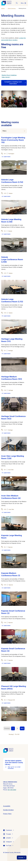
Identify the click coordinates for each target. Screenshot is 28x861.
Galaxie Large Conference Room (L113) (12, 300)
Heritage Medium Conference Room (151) (11, 378)
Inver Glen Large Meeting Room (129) (12, 457)
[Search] (16, 3)
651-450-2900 (12, 790)
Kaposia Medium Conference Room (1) (10, 574)
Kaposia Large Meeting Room (11, 536)
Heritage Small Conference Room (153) (13, 417)
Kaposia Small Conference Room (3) (13, 649)
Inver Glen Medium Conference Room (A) (11, 497)
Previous (7, 728)
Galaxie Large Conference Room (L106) (12, 259)
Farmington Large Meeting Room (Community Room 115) (13, 140)
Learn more (7, 156)
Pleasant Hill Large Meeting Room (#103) (13, 687)
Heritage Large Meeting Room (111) (11, 340)
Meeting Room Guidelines (9, 75)
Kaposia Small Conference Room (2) (13, 612)
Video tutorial (5, 77)
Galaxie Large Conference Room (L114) (12, 181)
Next (22, 728)
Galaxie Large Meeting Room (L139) (11, 220)
